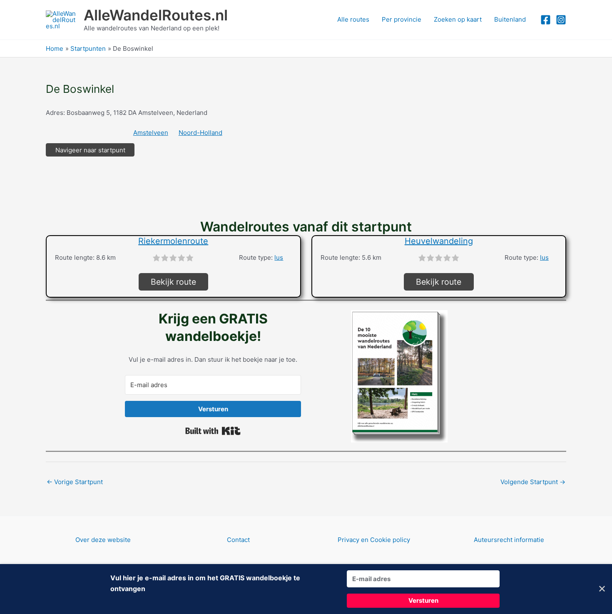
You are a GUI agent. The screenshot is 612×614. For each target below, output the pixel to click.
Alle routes (353, 19)
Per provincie (401, 19)
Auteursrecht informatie (509, 540)
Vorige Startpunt (75, 482)
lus (278, 257)
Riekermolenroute (173, 241)
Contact (238, 540)
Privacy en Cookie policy (374, 540)
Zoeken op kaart (458, 19)
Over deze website (103, 540)
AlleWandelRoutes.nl (156, 15)
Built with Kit (213, 430)
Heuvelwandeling (439, 241)
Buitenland (510, 19)
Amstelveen (150, 133)
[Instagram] (561, 20)
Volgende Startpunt (532, 482)
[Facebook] (545, 20)
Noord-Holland (200, 133)
